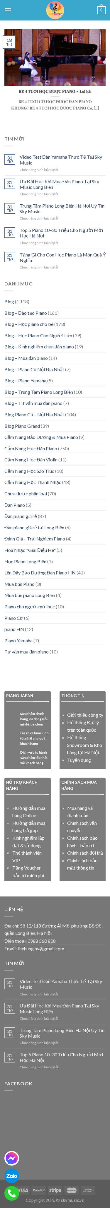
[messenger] (12, 1158)
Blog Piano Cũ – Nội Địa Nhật (34, 414)
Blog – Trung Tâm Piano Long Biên (38, 392)
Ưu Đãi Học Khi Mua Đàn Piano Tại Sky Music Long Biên (59, 184)
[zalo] (12, 1176)
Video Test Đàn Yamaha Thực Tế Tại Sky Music (61, 159)
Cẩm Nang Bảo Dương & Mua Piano (41, 437)
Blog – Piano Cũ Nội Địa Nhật (34, 369)
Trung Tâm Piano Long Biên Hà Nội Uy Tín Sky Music (62, 208)
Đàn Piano (14, 505)
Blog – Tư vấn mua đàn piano (33, 403)
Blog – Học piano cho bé (28, 324)
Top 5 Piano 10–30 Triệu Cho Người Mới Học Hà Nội (61, 232)
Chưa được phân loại (25, 493)
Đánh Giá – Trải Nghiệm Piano (34, 538)
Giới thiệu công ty (85, 715)
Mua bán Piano (19, 584)
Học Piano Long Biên (25, 561)
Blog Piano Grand (22, 426)
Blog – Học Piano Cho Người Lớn (38, 335)
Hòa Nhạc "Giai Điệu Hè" (30, 550)
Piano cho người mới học (29, 606)
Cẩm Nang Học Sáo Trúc (29, 471)
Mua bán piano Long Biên (29, 595)
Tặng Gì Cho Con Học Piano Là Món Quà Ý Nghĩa (63, 257)
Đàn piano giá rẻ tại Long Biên (34, 527)
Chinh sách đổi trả (85, 852)
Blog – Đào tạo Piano (25, 313)
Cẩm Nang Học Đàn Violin (30, 459)
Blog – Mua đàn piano (26, 358)
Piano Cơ (13, 618)
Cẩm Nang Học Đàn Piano (30, 448)
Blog (9, 301)
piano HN (14, 629)
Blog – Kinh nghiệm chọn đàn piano (39, 346)
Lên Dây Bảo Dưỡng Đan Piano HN (40, 572)
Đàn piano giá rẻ (20, 516)
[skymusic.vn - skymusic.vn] (55, 10)
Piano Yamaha (18, 640)
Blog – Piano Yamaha (25, 380)
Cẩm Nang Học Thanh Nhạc (32, 482)
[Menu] (7, 10)
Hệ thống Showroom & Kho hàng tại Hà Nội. (84, 745)
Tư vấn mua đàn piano (26, 651)
